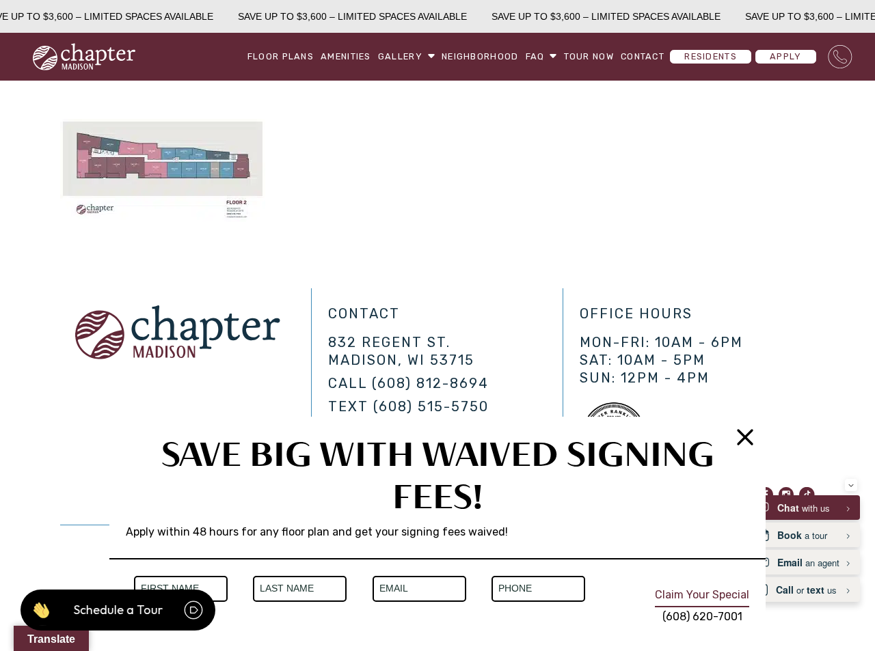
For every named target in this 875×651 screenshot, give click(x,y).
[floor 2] (162, 218)
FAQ (535, 56)
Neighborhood (480, 56)
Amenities (346, 56)
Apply (785, 56)
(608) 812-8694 (430, 383)
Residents (710, 56)
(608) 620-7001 (702, 616)
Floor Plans (280, 56)
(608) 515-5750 (431, 406)
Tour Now (589, 56)
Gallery (400, 56)
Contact (642, 56)
